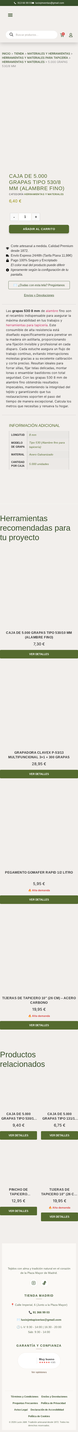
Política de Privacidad (53, 1403)
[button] (10, 15)
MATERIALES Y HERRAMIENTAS (48, 53)
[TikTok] (45, 1283)
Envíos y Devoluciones (54, 1396)
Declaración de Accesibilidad (47, 1409)
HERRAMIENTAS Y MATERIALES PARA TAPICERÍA (35, 57)
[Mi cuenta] (71, 35)
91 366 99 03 (41, 1312)
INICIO (6, 53)
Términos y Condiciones (24, 1396)
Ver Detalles (39, 654)
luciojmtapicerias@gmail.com (41, 1319)
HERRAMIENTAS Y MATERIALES (23, 62)
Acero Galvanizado (41, 454)
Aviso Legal (21, 1409)
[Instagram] (34, 1283)
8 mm (32, 434)
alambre (52, 311)
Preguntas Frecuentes (25, 1403)
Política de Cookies (39, 1416)
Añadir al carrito (39, 229)
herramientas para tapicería (27, 325)
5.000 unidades (39, 464)
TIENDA (19, 53)
